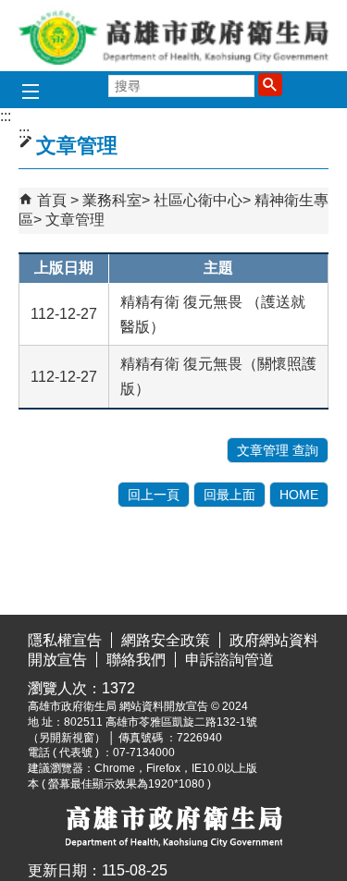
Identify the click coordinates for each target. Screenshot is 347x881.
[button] (270, 84)
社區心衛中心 (198, 200)
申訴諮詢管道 (229, 659)
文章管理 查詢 (277, 450)
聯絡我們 (136, 659)
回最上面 (229, 494)
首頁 (52, 200)
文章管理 (75, 219)
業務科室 (112, 200)
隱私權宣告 (65, 640)
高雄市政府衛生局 (174, 36)
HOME (298, 494)
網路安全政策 (165, 640)
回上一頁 (154, 494)
